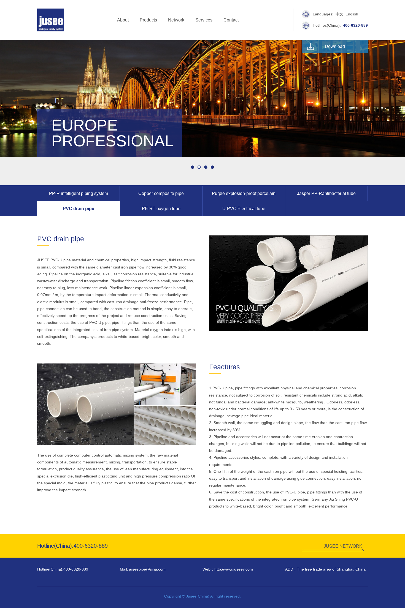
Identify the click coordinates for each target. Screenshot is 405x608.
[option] (202, 98)
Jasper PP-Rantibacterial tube (326, 193)
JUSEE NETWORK (343, 546)
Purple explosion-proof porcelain (244, 193)
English (351, 14)
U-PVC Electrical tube (243, 208)
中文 (339, 14)
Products (148, 20)
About (123, 20)
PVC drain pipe (78, 208)
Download (335, 46)
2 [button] (199, 167)
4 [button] (212, 167)
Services (203, 20)
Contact (231, 20)
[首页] (50, 19)
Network (176, 20)
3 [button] (205, 167)
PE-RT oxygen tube (161, 208)
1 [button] (192, 167)
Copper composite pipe (161, 193)
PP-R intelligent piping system (78, 193)
